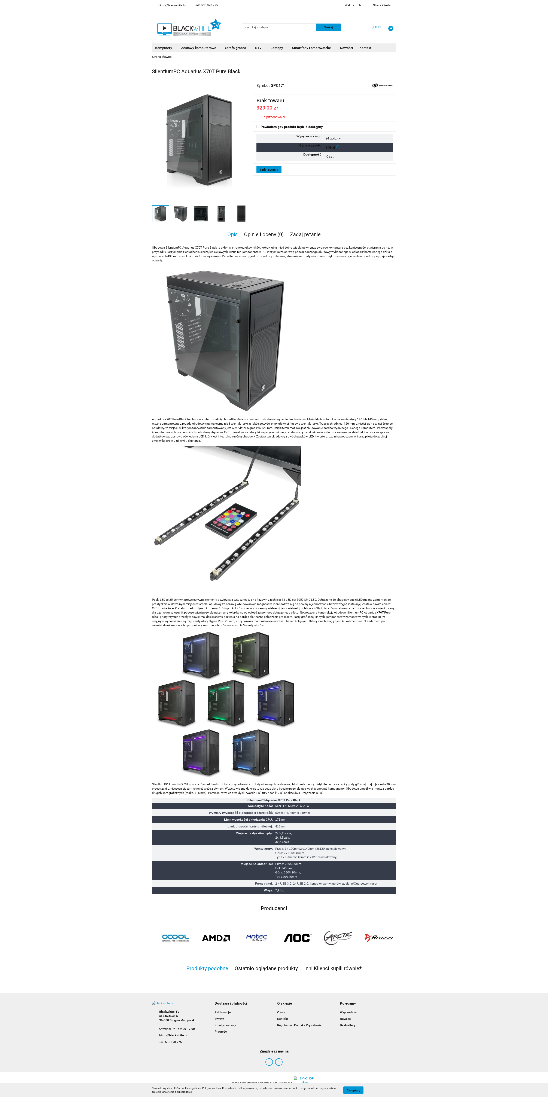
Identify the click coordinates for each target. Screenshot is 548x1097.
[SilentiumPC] (382, 85)
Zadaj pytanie (269, 169)
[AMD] (213, 938)
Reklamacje (223, 1012)
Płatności (221, 1031)
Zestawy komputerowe (199, 48)
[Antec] (253, 938)
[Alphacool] (172, 938)
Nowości (346, 48)
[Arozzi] (375, 938)
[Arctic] (335, 938)
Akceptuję (353, 1090)
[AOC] (294, 938)
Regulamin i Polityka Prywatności (300, 1025)
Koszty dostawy (225, 1025)
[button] (231, 1003)
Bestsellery (347, 1025)
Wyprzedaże (348, 1012)
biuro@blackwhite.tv (173, 1035)
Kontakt (365, 48)
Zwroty (219, 1018)
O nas (281, 1012)
